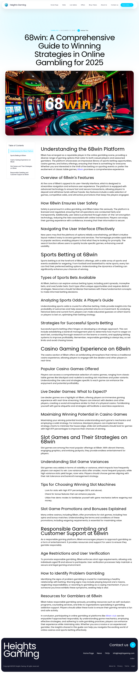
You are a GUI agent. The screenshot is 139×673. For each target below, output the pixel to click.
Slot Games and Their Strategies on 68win (21, 167)
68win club (111, 616)
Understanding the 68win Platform (21, 151)
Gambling (55, 30)
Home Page (88, 653)
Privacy (120, 666)
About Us (112, 666)
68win (80, 169)
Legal (133, 666)
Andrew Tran (84, 30)
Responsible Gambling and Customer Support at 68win (19, 173)
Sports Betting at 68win (18, 155)
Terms (127, 666)
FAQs (107, 653)
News (99, 653)
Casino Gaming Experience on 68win (20, 161)
